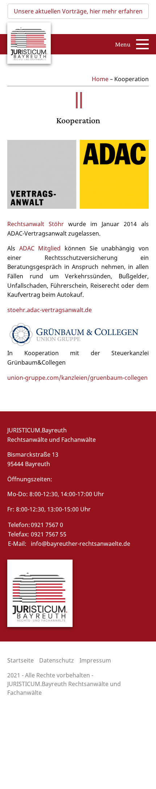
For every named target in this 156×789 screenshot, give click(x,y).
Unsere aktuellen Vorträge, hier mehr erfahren (78, 11)
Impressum (95, 660)
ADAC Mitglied (40, 248)
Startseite (20, 660)
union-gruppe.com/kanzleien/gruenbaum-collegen (77, 378)
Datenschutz (56, 660)
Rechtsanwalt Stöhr (37, 224)
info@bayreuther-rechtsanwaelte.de (80, 544)
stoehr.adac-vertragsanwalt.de (49, 310)
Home (100, 79)
